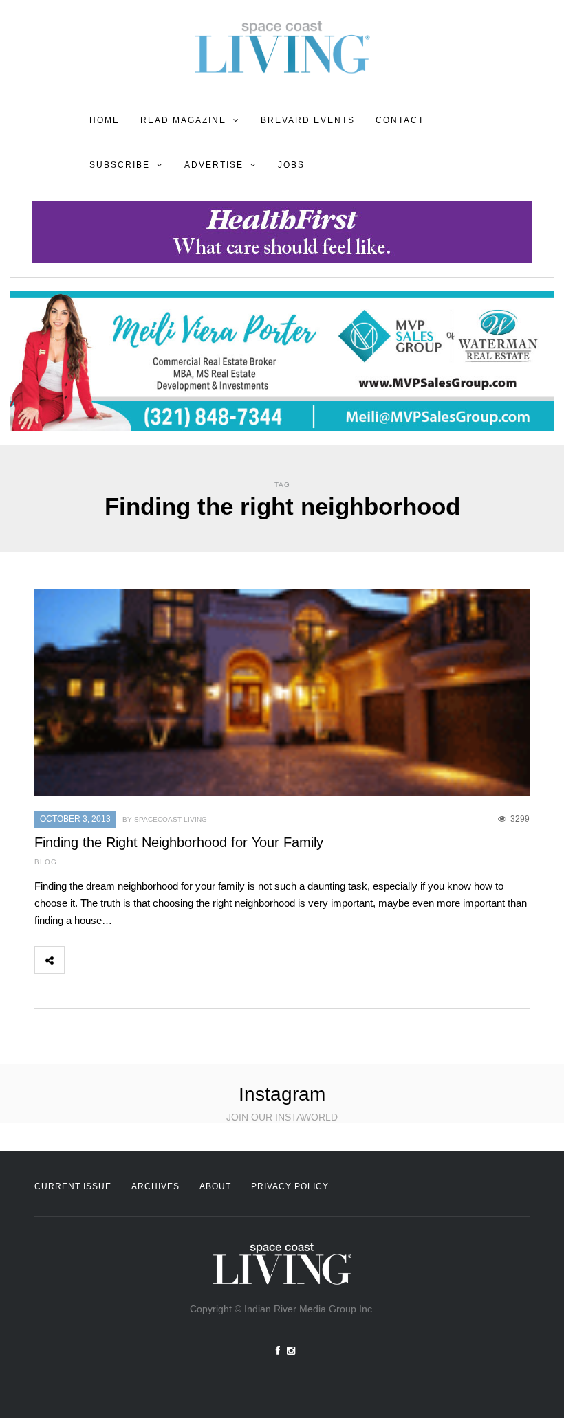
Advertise (213, 165)
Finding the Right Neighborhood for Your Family (178, 842)
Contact (400, 120)
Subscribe (119, 165)
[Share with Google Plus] (139, 960)
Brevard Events (308, 120)
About (215, 1186)
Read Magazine (183, 120)
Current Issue (72, 1186)
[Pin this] (170, 960)
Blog (45, 862)
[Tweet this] (109, 960)
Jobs (291, 165)
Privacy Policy (290, 1186)
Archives (155, 1186)
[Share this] (79, 960)
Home (104, 120)
